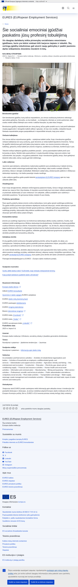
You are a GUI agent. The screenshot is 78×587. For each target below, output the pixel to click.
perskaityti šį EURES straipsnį (20, 255)
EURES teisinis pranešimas (12, 487)
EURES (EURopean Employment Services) (21, 419)
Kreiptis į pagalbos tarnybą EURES (15, 439)
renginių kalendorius (16, 307)
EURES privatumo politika (11, 484)
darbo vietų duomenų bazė (18, 299)
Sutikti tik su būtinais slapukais (42, 582)
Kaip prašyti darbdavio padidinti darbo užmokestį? (20, 275)
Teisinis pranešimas (9, 547)
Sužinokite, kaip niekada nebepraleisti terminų (38, 271)
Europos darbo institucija (11, 336)
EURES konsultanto (15, 291)
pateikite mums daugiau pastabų (37, 409)
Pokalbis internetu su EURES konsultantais (18, 442)
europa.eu (21, 502)
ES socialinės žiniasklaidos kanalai (15, 531)
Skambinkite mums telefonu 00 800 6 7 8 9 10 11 (19, 512)
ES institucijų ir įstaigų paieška (13, 560)
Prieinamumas (7, 429)
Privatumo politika (8, 544)
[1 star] (4, 408)
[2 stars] (6, 408)
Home (7, 24)
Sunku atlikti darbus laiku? (11, 271)
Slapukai (5, 550)
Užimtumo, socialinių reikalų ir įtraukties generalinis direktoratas (44, 336)
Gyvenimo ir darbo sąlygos (12, 295)
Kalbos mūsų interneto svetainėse (14, 541)
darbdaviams (21, 303)
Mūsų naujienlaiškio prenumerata (14, 468)
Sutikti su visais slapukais (18, 582)
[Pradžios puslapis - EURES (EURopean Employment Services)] (12, 8)
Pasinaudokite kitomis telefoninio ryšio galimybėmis (21, 515)
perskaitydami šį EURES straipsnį (48, 177)
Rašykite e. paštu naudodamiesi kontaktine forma (20, 518)
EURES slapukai (8, 481)
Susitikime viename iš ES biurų (13, 521)
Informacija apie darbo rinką (31, 350)
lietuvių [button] (63, 8)
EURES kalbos (7, 478)
